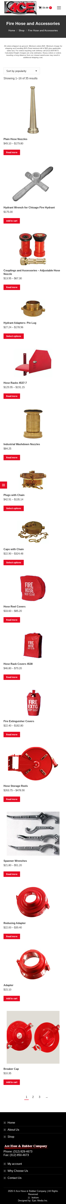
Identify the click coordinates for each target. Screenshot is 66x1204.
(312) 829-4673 (52, 51)
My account (15, 1163)
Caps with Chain (14, 549)
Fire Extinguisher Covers (19, 721)
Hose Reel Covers (15, 606)
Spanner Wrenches (15, 860)
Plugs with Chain (14, 494)
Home (11, 1122)
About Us (13, 1129)
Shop (11, 1136)
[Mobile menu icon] (58, 7)
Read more (11, 152)
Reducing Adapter (15, 923)
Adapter (8, 985)
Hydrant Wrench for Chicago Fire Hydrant (29, 207)
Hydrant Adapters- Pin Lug (20, 322)
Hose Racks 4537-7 (15, 382)
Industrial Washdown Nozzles (22, 444)
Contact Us (14, 1177)
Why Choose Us (18, 1170)
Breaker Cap (11, 1068)
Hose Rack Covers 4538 (18, 663)
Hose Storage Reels (16, 785)
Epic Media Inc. (40, 1200)
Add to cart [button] (11, 221)
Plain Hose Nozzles (15, 139)
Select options (13, 336)
